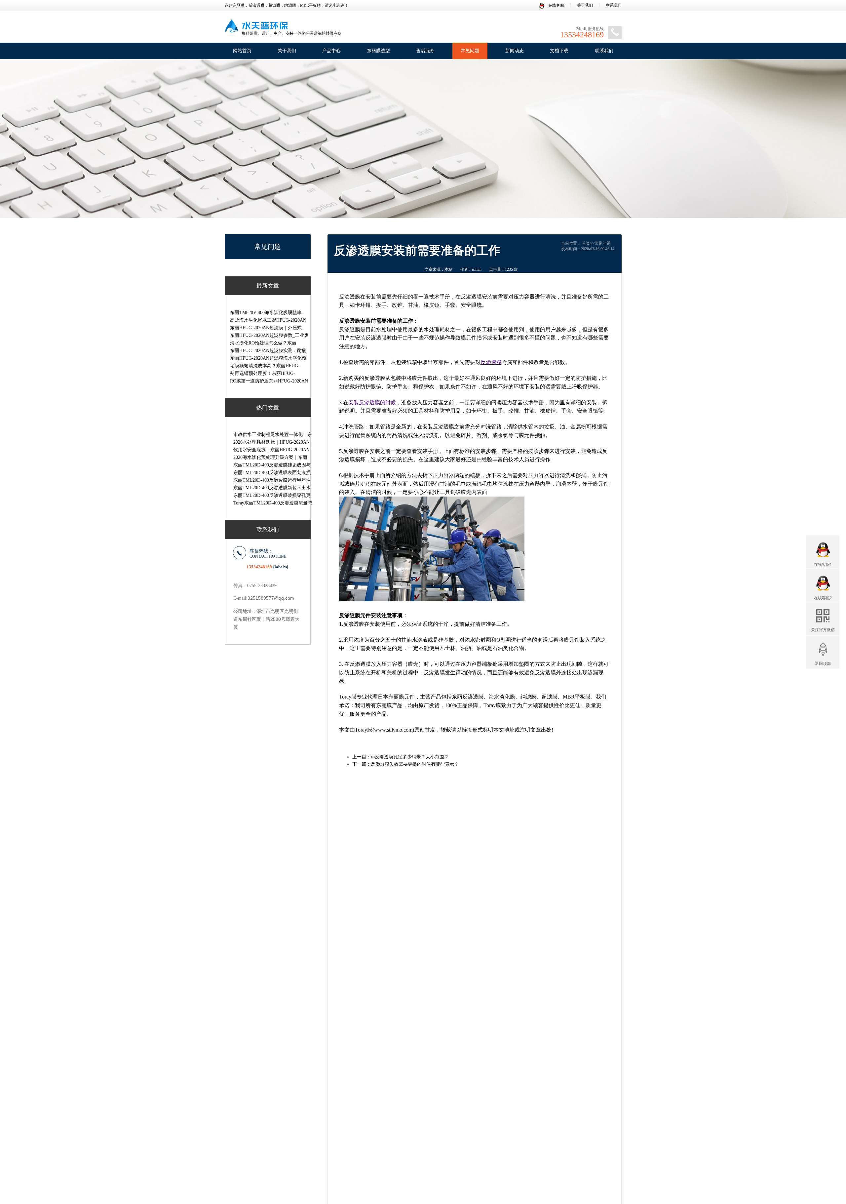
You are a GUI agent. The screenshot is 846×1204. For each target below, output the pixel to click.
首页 (586, 243)
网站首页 (242, 50)
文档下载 (559, 50)
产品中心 (331, 50)
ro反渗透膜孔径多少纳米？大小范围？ (410, 756)
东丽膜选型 (378, 50)
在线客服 (555, 5)
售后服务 (425, 50)
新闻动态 (514, 50)
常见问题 (470, 50)
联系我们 (614, 5)
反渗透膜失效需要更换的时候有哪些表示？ (415, 764)
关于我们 (585, 5)
